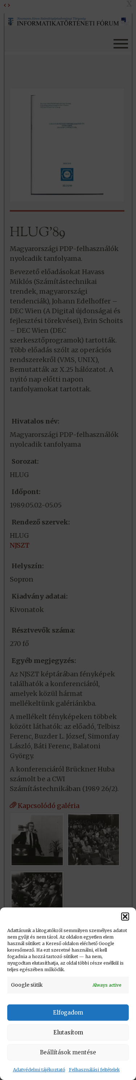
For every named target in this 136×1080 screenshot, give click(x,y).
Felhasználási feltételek (94, 1069)
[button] (125, 916)
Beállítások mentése (68, 1052)
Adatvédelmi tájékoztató (39, 1069)
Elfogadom (68, 1012)
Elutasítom (68, 1032)
